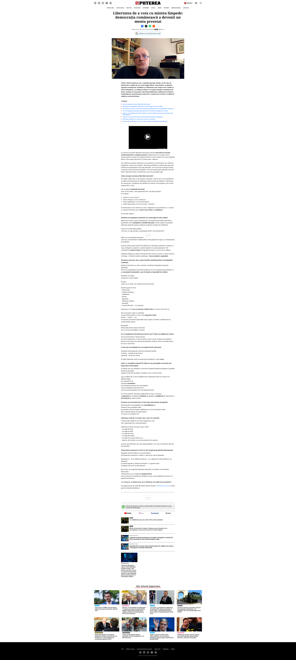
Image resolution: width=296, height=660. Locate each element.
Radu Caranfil (149, 29)
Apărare (180, 605)
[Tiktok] (103, 3)
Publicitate (166, 649)
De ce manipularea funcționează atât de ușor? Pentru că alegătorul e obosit (145, 111)
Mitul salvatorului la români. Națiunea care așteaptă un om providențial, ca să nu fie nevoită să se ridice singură (148, 529)
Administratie (126, 632)
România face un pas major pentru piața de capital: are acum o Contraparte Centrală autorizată (152, 546)
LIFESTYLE (186, 8)
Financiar (137, 8)
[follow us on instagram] (141, 513)
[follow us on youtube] (128, 513)
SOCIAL (153, 8)
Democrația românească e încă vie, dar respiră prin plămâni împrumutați (145, 121)
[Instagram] (99, 3)
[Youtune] (107, 3)
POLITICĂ (129, 8)
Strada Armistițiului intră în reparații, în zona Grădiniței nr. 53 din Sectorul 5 (133, 636)
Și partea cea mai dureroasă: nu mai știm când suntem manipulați (142, 117)
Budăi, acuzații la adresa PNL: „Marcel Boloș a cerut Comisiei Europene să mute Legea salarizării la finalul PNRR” (162, 637)
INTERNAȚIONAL (176, 8)
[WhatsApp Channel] (110, 3)
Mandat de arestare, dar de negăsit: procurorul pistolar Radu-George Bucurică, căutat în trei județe (188, 636)
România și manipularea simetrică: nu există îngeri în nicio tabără (143, 106)
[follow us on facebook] (154, 513)
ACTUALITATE (120, 8)
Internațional (99, 632)
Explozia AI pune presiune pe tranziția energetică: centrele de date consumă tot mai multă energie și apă (151, 538)
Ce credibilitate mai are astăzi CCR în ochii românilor (146, 520)
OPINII (159, 8)
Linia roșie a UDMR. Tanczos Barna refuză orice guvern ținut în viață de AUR (106, 609)
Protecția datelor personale (144, 649)
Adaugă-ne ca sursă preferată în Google (149, 33)
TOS (122, 649)
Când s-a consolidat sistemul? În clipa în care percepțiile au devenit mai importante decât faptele (148, 113)
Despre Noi (157, 649)
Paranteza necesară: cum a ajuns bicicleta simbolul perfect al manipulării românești (148, 108)
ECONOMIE (146, 8)
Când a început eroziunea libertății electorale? (136, 104)
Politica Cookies (130, 649)
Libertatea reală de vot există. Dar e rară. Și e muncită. (139, 119)
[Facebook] (95, 3)
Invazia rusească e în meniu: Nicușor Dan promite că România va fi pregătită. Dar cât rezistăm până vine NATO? (189, 610)
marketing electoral (163, 486)
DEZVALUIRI (110, 8)
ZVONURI (166, 8)
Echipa (173, 649)
